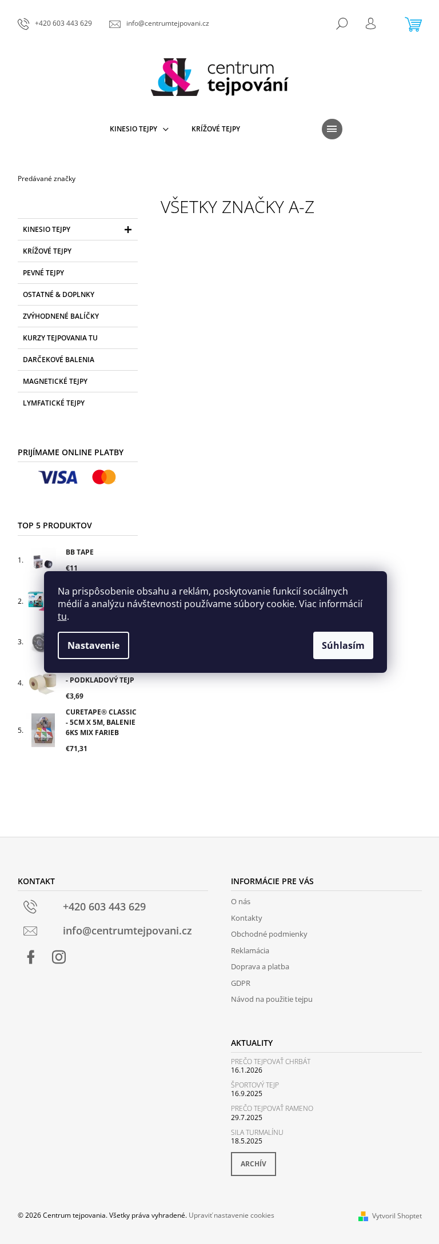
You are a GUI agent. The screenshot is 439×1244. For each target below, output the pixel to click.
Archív (253, 1164)
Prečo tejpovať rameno (272, 1108)
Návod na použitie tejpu (272, 999)
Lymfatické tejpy (54, 403)
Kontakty (246, 918)
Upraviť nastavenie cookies (231, 1215)
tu (62, 616)
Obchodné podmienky (269, 934)
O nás (240, 901)
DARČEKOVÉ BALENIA (58, 359)
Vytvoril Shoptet (397, 1216)
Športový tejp (255, 1085)
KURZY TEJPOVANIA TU (60, 338)
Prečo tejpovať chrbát (270, 1061)
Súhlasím (343, 645)
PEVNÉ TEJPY (43, 273)
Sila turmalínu (257, 1132)
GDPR (240, 983)
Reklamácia (250, 950)
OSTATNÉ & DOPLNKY (58, 294)
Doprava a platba (260, 966)
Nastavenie (93, 645)
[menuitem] (139, 129)
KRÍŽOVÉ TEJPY (47, 251)
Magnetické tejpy (55, 381)
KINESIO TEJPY (46, 229)
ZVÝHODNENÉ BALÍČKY (61, 316)
